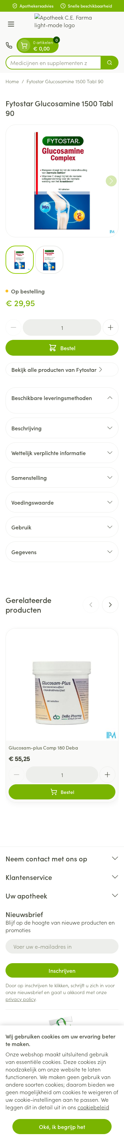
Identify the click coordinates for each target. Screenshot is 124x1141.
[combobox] (53, 62)
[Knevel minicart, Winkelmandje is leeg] (24, 45)
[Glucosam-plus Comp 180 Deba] (62, 684)
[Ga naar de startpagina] (68, 24)
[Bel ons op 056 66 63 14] (9, 45)
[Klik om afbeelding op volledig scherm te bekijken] (62, 181)
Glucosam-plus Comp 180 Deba (43, 747)
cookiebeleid (93, 1107)
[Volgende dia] (110, 604)
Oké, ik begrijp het (62, 1126)
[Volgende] (111, 180)
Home (12, 81)
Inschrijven (62, 970)
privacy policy (20, 998)
